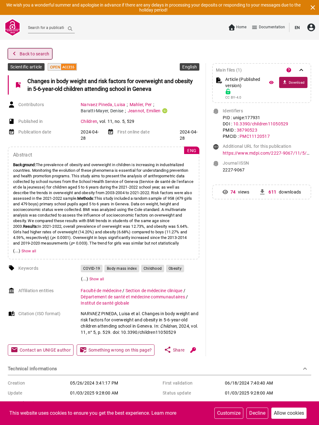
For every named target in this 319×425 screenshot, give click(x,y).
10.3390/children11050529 (260, 123)
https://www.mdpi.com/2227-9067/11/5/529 (268, 153)
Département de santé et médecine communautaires (133, 296)
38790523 (247, 130)
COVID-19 (91, 268)
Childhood (153, 268)
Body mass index (122, 268)
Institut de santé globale (105, 303)
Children (89, 121)
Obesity (175, 268)
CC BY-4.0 (233, 97)
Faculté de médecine (101, 290)
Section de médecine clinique (154, 290)
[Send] (70, 28)
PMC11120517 (255, 136)
